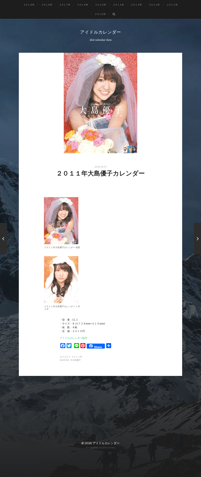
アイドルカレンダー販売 (73, 338)
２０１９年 (28, 4)
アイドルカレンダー (100, 32)
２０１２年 (154, 4)
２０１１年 (172, 4)
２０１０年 (100, 14)
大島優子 (76, 360)
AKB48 (65, 360)
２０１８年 (46, 4)
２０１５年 (100, 4)
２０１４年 (118, 4)
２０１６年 (82, 4)
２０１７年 (64, 4)
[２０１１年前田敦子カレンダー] (197, 238)
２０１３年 (136, 4)
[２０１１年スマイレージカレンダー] (3, 238)
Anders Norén (106, 447)
